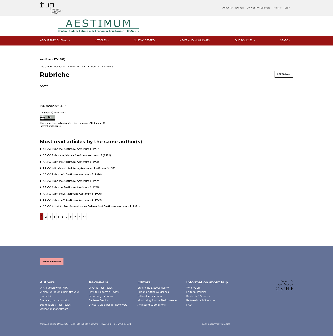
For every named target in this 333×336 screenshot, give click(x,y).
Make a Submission (51, 261)
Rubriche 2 (58, 174)
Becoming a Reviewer (102, 296)
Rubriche (57, 148)
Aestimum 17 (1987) (52, 59)
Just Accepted (144, 40)
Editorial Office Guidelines (153, 292)
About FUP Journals (233, 7)
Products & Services (198, 296)
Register (277, 7)
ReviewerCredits (98, 300)
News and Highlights (195, 40)
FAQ (188, 304)
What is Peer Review (101, 287)
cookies (206, 323)
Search (285, 40)
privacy (216, 323)
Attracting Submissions (152, 304)
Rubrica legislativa (63, 155)
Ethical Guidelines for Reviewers (108, 304)
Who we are (193, 287)
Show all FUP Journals (258, 7)
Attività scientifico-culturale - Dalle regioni (77, 206)
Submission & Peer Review (55, 304)
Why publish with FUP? (54, 287)
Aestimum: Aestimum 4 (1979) (81, 180)
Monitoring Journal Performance (157, 300)
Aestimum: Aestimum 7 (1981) (93, 155)
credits (226, 323)
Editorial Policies (196, 292)
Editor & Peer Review (150, 296)
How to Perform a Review (104, 292)
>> (84, 216)
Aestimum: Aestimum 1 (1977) (81, 148)
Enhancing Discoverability (153, 287)
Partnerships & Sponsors (200, 300)
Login (287, 7)
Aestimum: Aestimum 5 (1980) (84, 174)
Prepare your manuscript (54, 300)
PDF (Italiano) (283, 74)
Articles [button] (101, 40)
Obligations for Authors (54, 309)
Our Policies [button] (244, 40)
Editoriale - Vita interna (66, 168)
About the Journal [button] (54, 40)
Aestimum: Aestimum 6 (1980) (81, 161)
